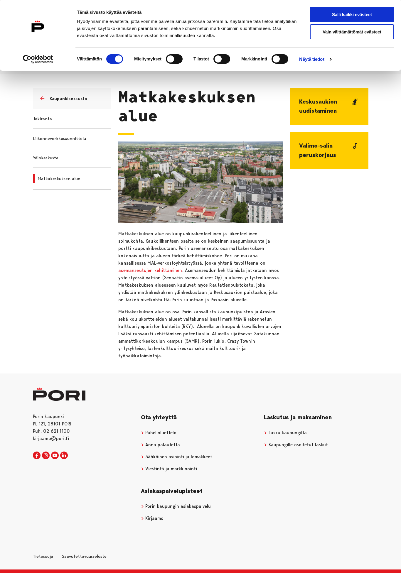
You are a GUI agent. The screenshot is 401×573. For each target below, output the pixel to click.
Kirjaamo (154, 518)
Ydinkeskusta (45, 157)
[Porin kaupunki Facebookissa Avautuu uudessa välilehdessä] (37, 456)
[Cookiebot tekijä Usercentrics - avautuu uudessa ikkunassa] (38, 59)
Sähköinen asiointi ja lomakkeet (178, 456)
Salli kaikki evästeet (352, 14)
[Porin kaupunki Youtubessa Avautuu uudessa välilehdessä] (55, 456)
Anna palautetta (162, 444)
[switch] (174, 59)
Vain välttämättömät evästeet (352, 31)
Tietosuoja (43, 556)
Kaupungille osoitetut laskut (297, 444)
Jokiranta (42, 118)
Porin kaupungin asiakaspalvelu (177, 506)
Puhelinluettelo (160, 432)
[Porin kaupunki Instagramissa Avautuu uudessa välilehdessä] (46, 456)
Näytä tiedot (311, 59)
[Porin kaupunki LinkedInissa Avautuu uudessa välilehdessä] (64, 456)
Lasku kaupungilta (287, 432)
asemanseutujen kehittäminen (150, 270)
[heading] (329, 106)
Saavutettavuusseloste (84, 556)
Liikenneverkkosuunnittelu (59, 138)
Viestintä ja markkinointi (170, 468)
